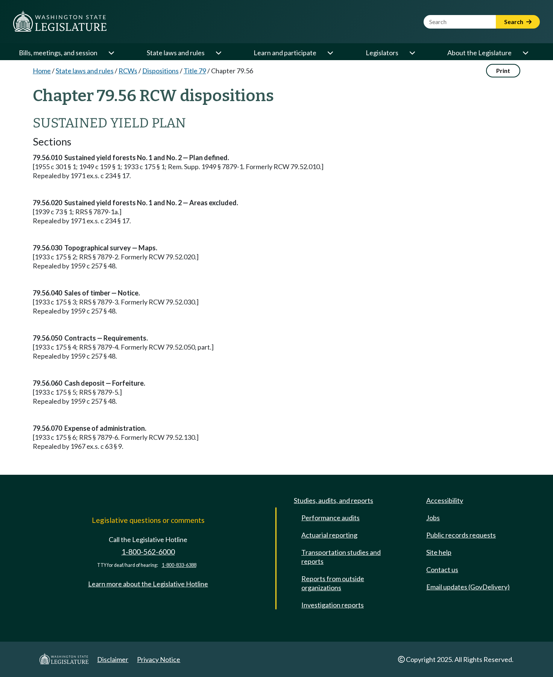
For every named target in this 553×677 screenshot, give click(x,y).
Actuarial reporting (329, 535)
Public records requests (461, 535)
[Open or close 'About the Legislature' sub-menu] (525, 52)
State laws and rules (176, 52)
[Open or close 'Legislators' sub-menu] (412, 52)
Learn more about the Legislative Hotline (148, 584)
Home (42, 71)
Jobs (433, 517)
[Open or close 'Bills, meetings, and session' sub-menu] (111, 52)
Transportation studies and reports (341, 556)
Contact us (442, 569)
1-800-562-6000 (148, 551)
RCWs (127, 71)
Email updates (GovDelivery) (468, 587)
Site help (438, 552)
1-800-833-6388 (179, 565)
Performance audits (330, 517)
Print (503, 70)
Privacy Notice (158, 659)
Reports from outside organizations (332, 583)
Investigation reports (332, 605)
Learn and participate (285, 52)
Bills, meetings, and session (58, 52)
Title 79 (195, 71)
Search (514, 21)
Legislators (382, 52)
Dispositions (160, 71)
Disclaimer (112, 659)
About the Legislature (479, 52)
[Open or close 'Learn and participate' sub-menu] (330, 52)
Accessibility (444, 500)
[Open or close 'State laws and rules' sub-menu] (218, 52)
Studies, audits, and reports (333, 500)
